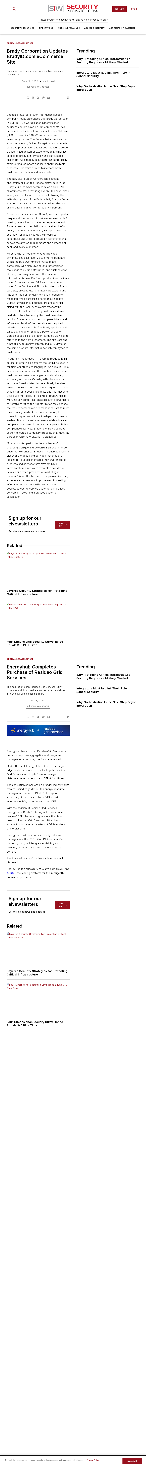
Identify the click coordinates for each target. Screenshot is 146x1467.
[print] (68, 97)
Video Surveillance (69, 28)
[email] (48, 97)
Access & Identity (94, 28)
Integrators (46, 28)
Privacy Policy (93, 1460)
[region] (73, 1461)
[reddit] (43, 97)
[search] (14, 9)
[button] (9, 9)
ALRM (11, 873)
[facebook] (28, 97)
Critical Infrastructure (20, 43)
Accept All (132, 1461)
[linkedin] (33, 97)
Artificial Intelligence (122, 28)
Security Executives (22, 28)
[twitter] (38, 97)
